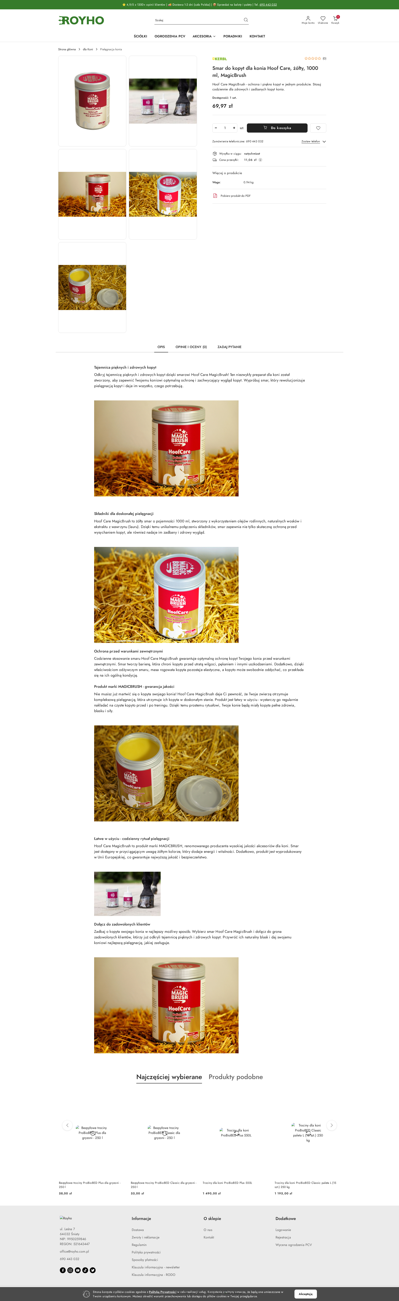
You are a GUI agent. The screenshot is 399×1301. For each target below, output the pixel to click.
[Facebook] (63, 1270)
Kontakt (209, 1237)
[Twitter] (93, 1270)
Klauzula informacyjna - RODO (153, 1274)
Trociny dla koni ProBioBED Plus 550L (226, 1183)
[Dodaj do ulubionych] (318, 128)
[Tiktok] (85, 1270)
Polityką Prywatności (162, 1292)
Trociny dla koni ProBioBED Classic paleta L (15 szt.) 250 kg (304, 1185)
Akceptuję (305, 1294)
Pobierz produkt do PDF (236, 196)
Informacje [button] (141, 1219)
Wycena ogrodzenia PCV (294, 1244)
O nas (208, 1229)
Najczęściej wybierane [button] (169, 1077)
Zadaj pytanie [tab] (229, 347)
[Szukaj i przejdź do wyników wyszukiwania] (246, 20)
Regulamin (139, 1244)
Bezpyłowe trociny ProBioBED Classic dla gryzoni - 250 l (163, 1185)
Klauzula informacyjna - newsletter (156, 1267)
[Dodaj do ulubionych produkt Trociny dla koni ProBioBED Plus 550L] (264, 1093)
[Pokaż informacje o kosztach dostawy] (260, 160)
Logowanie (283, 1229)
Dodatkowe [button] (286, 1219)
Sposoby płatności (145, 1259)
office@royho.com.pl (74, 1251)
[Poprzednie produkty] (67, 1125)
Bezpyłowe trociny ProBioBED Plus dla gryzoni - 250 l (89, 1185)
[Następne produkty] (331, 1125)
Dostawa (138, 1229)
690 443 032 (268, 4)
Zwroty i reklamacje (145, 1237)
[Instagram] (70, 1270)
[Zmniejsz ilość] (216, 128)
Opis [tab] (161, 347)
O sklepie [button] (212, 1219)
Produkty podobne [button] (236, 1077)
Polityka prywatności (146, 1252)
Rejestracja (283, 1237)
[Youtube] (78, 1270)
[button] (92, 101)
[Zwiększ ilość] (234, 128)
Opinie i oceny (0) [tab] (191, 347)
